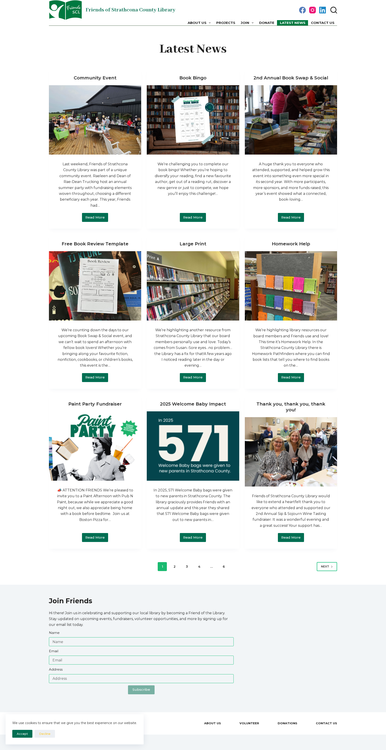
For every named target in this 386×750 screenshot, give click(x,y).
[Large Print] (193, 286)
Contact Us (322, 23)
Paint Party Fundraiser (95, 404)
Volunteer (249, 723)
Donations (287, 723)
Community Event (95, 78)
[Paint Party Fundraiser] (95, 446)
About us (197, 23)
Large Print (193, 243)
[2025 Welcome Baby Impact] (193, 446)
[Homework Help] (291, 286)
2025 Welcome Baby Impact (193, 404)
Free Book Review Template (95, 243)
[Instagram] (312, 10)
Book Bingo (192, 78)
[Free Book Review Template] (95, 286)
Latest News (292, 23)
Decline (44, 733)
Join (245, 23)
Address (56, 669)
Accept (22, 733)
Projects (225, 23)
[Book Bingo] (193, 120)
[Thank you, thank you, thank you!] (291, 452)
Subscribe (141, 689)
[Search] (333, 10)
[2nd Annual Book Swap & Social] (291, 120)
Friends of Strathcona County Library (130, 10)
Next (325, 566)
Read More (96, 218)
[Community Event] (95, 120)
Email (53, 651)
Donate (266, 23)
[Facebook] (302, 10)
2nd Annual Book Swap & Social (291, 78)
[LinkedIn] (322, 10)
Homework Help (291, 243)
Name (54, 633)
